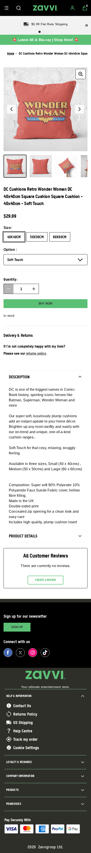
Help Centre (22, 730)
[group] (45, 109)
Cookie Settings (26, 747)
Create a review (45, 580)
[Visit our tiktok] (45, 652)
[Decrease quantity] (8, 289)
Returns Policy (25, 714)
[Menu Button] (6, 8)
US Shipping (23, 722)
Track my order (25, 739)
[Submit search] (18, 8)
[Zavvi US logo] (45, 8)
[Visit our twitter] (20, 652)
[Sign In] (72, 8)
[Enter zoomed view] (81, 74)
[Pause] (86, 25)
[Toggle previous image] (11, 109)
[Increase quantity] (34, 289)
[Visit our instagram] (32, 652)
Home (10, 53)
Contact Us (22, 705)
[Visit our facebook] (8, 652)
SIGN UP (17, 627)
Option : (10, 249)
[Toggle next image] (79, 109)
